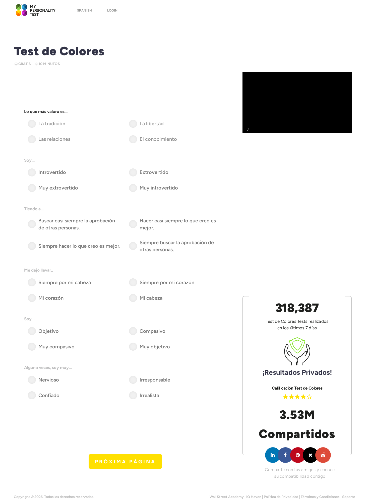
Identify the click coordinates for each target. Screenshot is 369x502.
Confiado (48, 395)
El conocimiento (158, 139)
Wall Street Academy (227, 497)
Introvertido (52, 172)
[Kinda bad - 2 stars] (292, 396)
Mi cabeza (151, 298)
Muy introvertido (159, 188)
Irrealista (149, 395)
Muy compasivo (56, 347)
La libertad (152, 123)
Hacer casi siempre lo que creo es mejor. (178, 224)
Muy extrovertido (58, 188)
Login (112, 10)
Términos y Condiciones (320, 497)
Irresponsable (155, 380)
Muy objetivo (155, 347)
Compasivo (152, 331)
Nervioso (48, 380)
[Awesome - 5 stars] (310, 396)
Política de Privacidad (281, 497)
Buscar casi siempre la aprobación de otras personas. (76, 224)
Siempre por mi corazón (167, 282)
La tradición (51, 123)
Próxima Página (125, 462)
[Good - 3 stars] (298, 396)
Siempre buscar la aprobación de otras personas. (177, 246)
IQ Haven (253, 497)
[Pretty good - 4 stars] (304, 396)
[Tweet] (310, 455)
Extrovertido (154, 172)
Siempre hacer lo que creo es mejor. (79, 246)
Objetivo (48, 331)
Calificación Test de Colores (297, 388)
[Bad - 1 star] (286, 396)
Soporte (348, 497)
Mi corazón (51, 298)
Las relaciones (54, 139)
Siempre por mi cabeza (64, 282)
